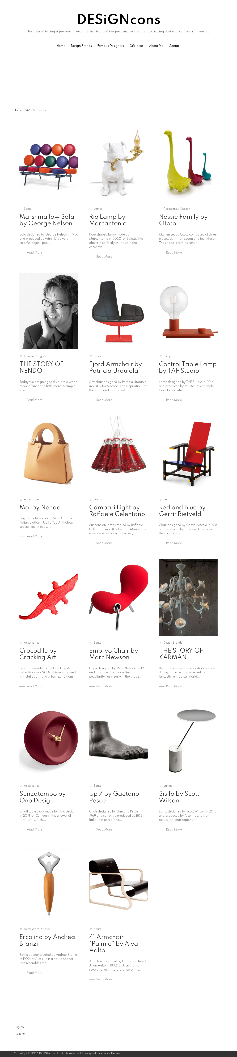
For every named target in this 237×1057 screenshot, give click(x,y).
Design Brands (81, 46)
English (19, 1027)
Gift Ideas (136, 46)
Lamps (98, 209)
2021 (28, 110)
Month (18, 72)
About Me (156, 46)
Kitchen (185, 209)
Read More (34, 252)
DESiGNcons (118, 20)
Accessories (171, 209)
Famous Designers (110, 46)
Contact (175, 46)
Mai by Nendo (40, 507)
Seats (27, 209)
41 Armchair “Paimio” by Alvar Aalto (115, 944)
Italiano (20, 1034)
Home (61, 46)
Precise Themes (111, 1053)
